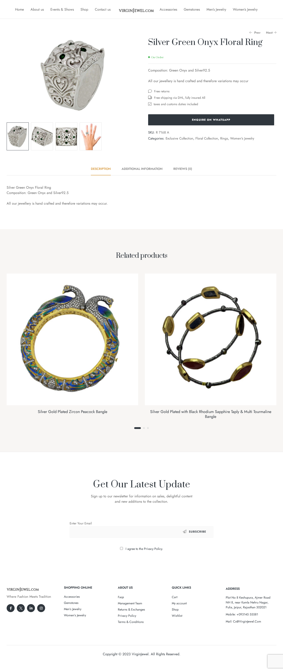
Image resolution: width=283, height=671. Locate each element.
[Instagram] (41, 608)
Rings (224, 138)
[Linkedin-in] (31, 608)
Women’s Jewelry (245, 9)
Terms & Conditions (131, 622)
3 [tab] (148, 428)
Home (19, 9)
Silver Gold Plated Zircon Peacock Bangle (72, 412)
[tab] (103, 168)
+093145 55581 (247, 614)
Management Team (130, 603)
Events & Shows (62, 9)
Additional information (142, 169)
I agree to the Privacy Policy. (144, 549)
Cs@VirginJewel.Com (247, 621)
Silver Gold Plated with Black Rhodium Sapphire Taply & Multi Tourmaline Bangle (210, 414)
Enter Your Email (81, 523)
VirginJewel (140, 654)
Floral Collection (206, 138)
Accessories (168, 9)
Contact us (103, 9)
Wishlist (177, 615)
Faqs (121, 597)
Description (101, 169)
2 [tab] (144, 428)
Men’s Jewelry (216, 9)
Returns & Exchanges (131, 609)
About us (37, 9)
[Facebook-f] (11, 608)
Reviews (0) (182, 169)
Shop (84, 9)
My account (179, 603)
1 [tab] (137, 428)
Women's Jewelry (242, 138)
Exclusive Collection (179, 138)
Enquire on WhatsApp (211, 120)
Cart (174, 597)
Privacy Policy (127, 615)
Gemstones (192, 9)
